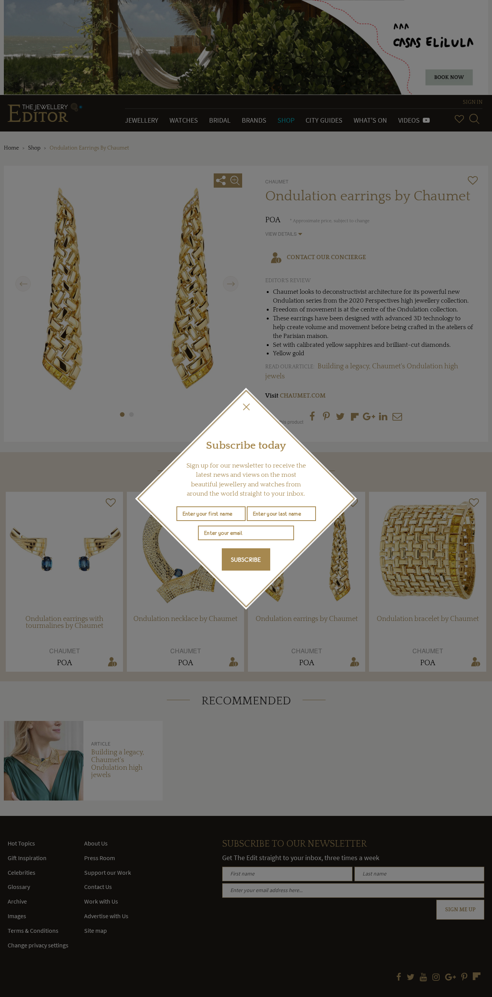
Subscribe (246, 559)
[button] (246, 407)
